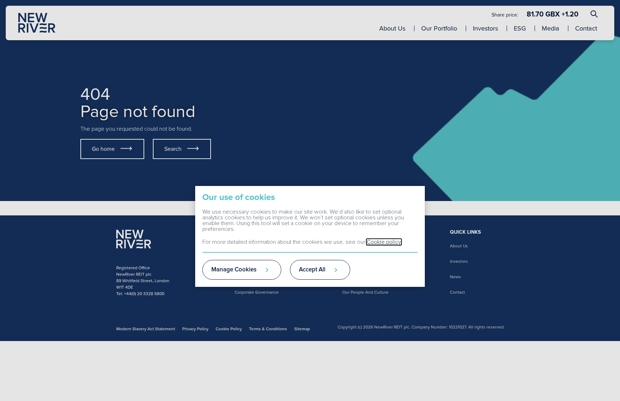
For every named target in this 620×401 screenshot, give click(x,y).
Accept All (312, 270)
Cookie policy (384, 242)
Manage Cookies (234, 270)
